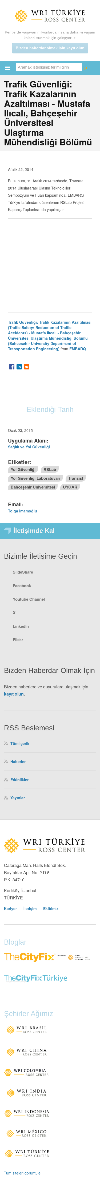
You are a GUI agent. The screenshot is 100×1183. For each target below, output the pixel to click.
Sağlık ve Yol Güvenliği (29, 446)
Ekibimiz (50, 908)
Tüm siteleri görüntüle (22, 1173)
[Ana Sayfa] (50, 16)
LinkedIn (21, 626)
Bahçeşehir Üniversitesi (33, 487)
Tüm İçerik (19, 743)
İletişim (30, 908)
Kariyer (10, 908)
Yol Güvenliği (23, 469)
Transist (75, 478)
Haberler (18, 761)
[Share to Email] (26, 366)
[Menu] (7, 68)
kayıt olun (14, 694)
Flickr (18, 639)
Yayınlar (17, 797)
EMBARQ (77, 348)
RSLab (49, 469)
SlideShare (23, 572)
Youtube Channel (29, 599)
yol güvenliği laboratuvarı (35, 478)
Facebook (22, 585)
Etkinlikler (19, 779)
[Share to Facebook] (11, 366)
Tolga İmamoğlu (22, 510)
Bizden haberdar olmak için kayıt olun (50, 48)
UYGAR (70, 487)
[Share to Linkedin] (19, 366)
